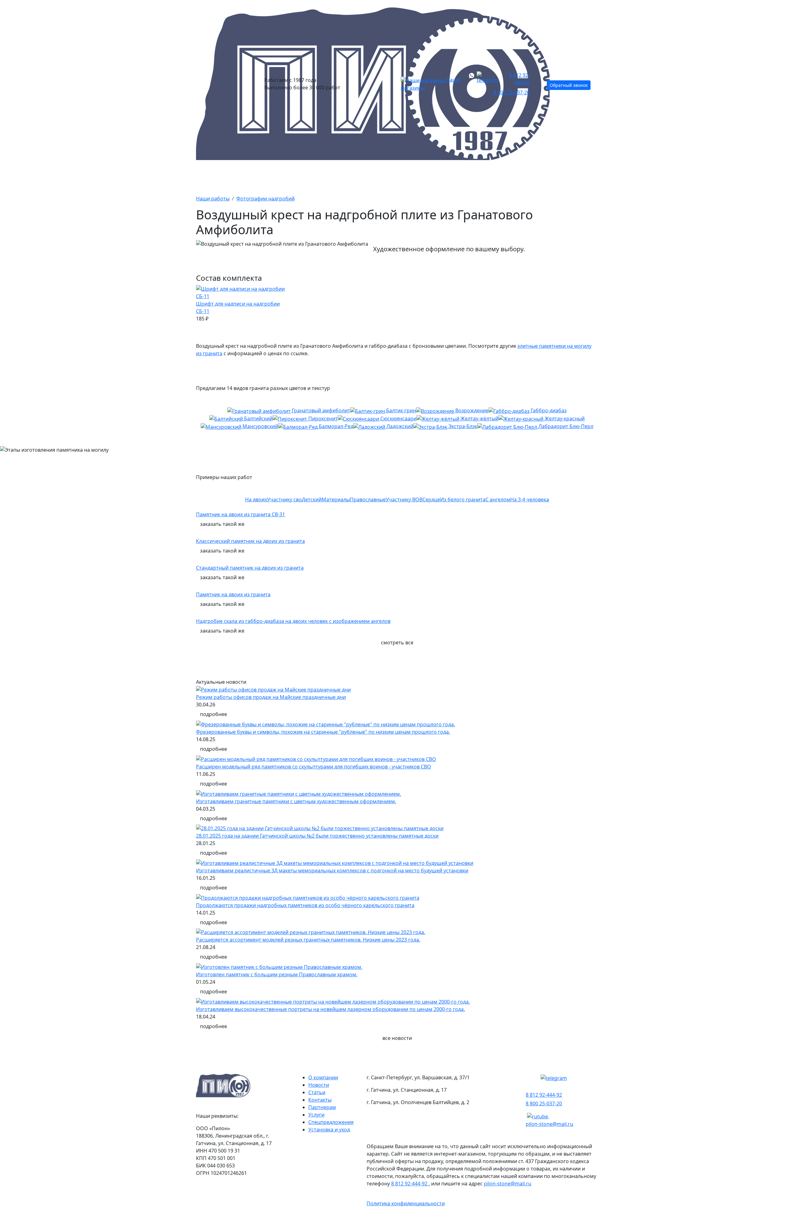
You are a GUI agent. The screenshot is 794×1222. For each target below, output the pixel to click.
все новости (397, 1038)
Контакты (581, 176)
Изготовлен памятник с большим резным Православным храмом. (276, 974)
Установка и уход (329, 1129)
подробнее (213, 714)
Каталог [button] (208, 176)
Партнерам (322, 1107)
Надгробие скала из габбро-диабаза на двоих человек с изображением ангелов (293, 621)
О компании (323, 1077)
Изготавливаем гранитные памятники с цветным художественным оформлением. (296, 801)
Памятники (265, 176)
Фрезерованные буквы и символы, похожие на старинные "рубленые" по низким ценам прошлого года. (323, 731)
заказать (222, 524)
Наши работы (441, 176)
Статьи (316, 1092)
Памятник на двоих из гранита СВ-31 (240, 514)
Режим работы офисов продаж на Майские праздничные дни (271, 697)
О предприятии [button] (512, 176)
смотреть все (397, 642)
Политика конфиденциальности (406, 1203)
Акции (321, 176)
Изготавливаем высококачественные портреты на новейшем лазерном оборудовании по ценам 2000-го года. (330, 1009)
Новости (318, 1084)
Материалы (377, 176)
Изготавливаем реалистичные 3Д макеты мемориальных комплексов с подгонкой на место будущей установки (332, 870)
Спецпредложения (331, 1122)
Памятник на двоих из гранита (233, 594)
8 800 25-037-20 (511, 92)
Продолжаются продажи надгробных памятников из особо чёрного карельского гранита (305, 905)
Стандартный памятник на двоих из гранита (250, 567)
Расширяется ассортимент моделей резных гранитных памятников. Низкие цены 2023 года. (308, 939)
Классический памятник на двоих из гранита (250, 541)
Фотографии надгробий (265, 198)
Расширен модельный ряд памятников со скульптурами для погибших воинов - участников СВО (313, 766)
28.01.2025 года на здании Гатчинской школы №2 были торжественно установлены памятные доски (317, 835)
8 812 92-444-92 (519, 79)
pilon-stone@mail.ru (549, 1124)
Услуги (316, 1114)
